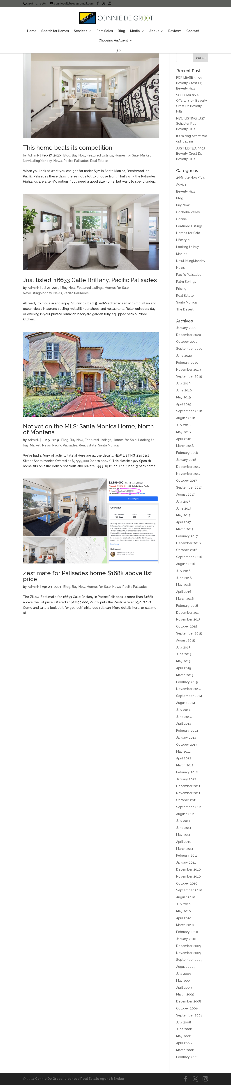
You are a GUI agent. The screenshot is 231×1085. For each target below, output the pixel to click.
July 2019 (183, 383)
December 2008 (188, 1001)
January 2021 (186, 328)
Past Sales (105, 31)
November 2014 (188, 689)
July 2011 (183, 821)
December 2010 (188, 869)
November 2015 (188, 619)
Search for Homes (55, 31)
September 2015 (189, 633)
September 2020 (189, 348)
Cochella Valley (188, 212)
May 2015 (183, 661)
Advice (181, 184)
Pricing (181, 288)
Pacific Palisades (76, 161)
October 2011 (186, 800)
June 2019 (184, 390)
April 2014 (183, 723)
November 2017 (188, 474)
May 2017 (183, 515)
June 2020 (184, 355)
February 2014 (187, 730)
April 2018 (183, 439)
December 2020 (188, 335)
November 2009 (188, 953)
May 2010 (183, 911)
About (154, 31)
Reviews (174, 31)
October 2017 (186, 480)
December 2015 (188, 612)
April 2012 (183, 758)
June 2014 (184, 717)
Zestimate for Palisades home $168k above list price (87, 576)
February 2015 (187, 682)
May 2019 (183, 397)
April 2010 (183, 918)
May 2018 (183, 432)
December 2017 (188, 467)
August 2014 (185, 703)
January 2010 (186, 939)
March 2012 (185, 765)
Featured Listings (100, 155)
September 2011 (189, 807)
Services (80, 31)
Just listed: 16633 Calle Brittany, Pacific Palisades (90, 280)
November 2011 (188, 793)
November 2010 (188, 876)
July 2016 (183, 571)
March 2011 (184, 849)
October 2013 (186, 744)
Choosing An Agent (113, 40)
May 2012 (183, 751)
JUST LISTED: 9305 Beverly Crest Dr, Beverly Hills (190, 154)
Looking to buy (187, 247)
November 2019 (188, 369)
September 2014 (189, 696)
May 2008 (183, 1036)
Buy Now (78, 155)
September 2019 (189, 376)
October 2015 (186, 626)
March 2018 (185, 446)
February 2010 (187, 932)
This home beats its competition (67, 147)
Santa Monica (108, 445)
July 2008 (183, 1022)
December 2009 (188, 946)
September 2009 (189, 959)
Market (145, 155)
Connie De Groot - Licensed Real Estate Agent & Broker (80, 1078)
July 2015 (183, 647)
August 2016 (185, 564)
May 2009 (183, 980)
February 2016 (187, 605)
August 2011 (185, 814)
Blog (121, 31)
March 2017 (184, 529)
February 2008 (187, 1057)
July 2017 (183, 501)
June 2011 (183, 828)
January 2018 (186, 460)
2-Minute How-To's (190, 177)
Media (135, 31)
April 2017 (183, 522)
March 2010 (185, 925)
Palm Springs (186, 281)
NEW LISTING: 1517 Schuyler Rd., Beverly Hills (190, 124)
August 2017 (185, 494)
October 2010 (186, 883)
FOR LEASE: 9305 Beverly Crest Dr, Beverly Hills (189, 83)
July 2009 (183, 973)
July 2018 (183, 425)
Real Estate (99, 161)
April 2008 (184, 1043)
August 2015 (185, 640)
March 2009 (185, 994)
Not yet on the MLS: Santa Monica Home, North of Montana (88, 429)
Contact (192, 31)
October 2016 (186, 550)
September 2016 (189, 557)
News (57, 161)
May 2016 (183, 584)
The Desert (185, 309)
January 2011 (186, 862)
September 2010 (189, 890)
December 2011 (188, 786)
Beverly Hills (185, 191)
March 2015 (185, 675)
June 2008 (184, 1029)
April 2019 (183, 404)
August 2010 (185, 897)
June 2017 (183, 508)
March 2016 (185, 598)
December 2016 (188, 543)
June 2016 (184, 578)
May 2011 (183, 835)
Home (31, 31)
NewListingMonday (37, 161)
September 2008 (189, 1015)
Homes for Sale (127, 155)
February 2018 (187, 453)
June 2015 (184, 654)
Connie (181, 219)
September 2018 (189, 411)
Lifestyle (183, 240)
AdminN (33, 155)
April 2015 (183, 668)
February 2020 (187, 362)
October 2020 (187, 341)
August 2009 (186, 966)
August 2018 (185, 418)
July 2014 (183, 710)
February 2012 (187, 772)
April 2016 (183, 591)
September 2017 (189, 487)
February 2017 (187, 536)
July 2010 (183, 904)
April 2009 (184, 987)
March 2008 (185, 1050)
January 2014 (186, 737)
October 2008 (187, 1008)
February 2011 (187, 855)
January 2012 (186, 779)
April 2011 (183, 842)
